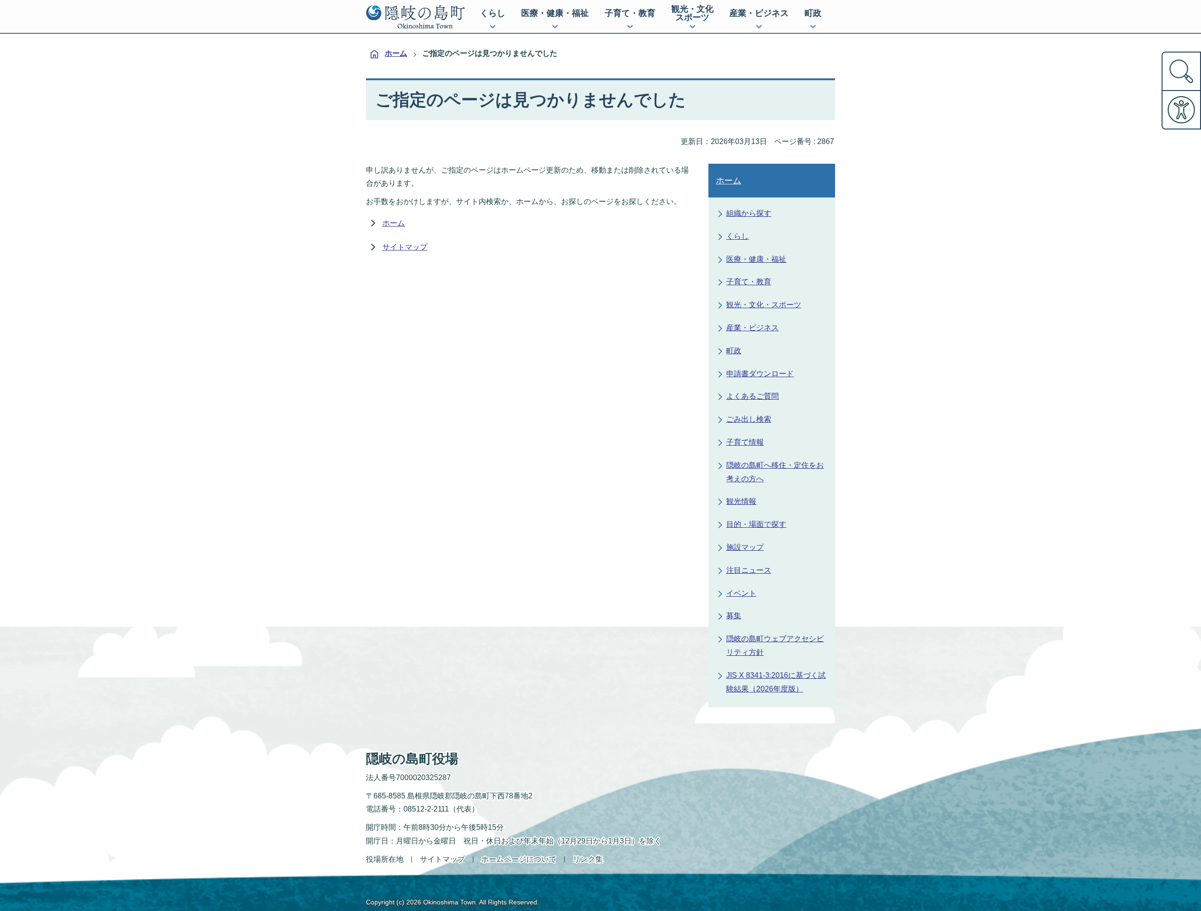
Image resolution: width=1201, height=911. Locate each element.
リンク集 (588, 859)
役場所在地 (384, 859)
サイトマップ (404, 247)
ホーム (396, 53)
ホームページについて (518, 859)
